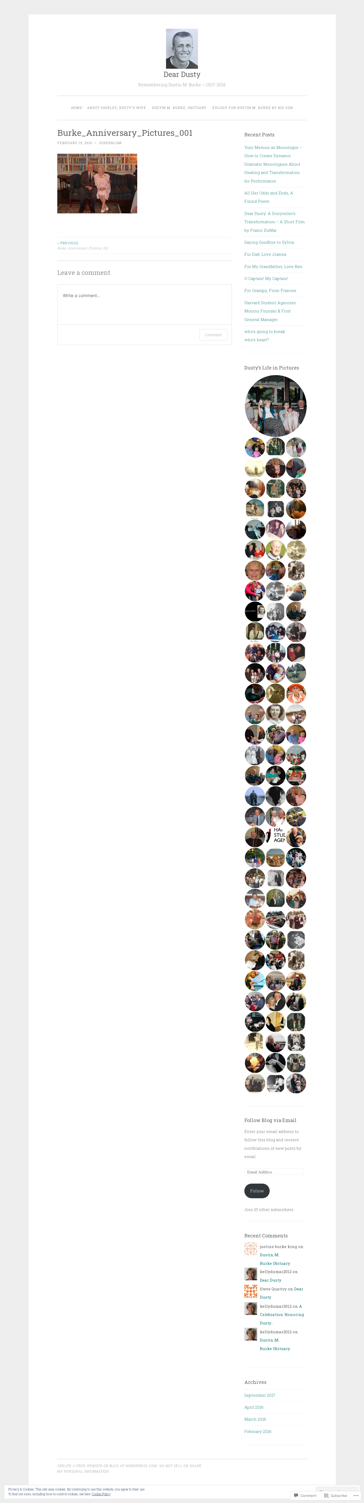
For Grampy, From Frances (270, 290)
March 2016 (255, 1419)
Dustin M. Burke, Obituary (179, 107)
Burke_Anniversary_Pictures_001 (82, 245)
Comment (213, 334)
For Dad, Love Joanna (265, 254)
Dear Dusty (182, 74)
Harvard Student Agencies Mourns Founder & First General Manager (270, 311)
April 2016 (254, 1407)
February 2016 (258, 1431)
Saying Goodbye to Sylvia (269, 242)
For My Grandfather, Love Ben (273, 266)
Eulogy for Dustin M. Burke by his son (252, 107)
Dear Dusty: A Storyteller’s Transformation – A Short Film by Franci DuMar (274, 222)
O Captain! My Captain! (266, 278)
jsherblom (110, 143)
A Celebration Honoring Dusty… (282, 1314)
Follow (257, 1190)
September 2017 (259, 1395)
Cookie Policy (101, 1494)
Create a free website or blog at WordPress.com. (107, 1466)
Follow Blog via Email (270, 1120)
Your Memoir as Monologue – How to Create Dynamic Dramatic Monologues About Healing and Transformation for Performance (273, 164)
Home (76, 107)
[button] (275, 406)
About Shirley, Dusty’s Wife (116, 107)
